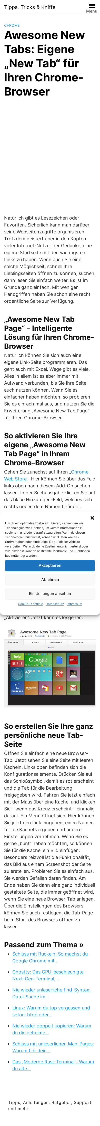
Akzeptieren (50, 565)
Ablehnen (50, 579)
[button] (92, 518)
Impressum (74, 604)
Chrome (11, 25)
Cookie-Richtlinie (30, 604)
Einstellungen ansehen (50, 593)
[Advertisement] (50, 155)
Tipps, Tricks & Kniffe (30, 7)
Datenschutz (55, 604)
